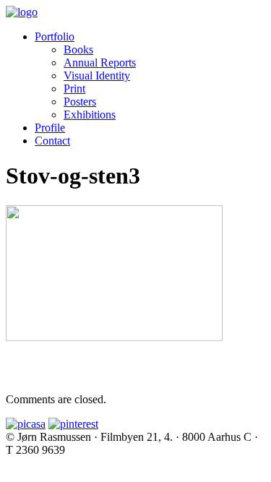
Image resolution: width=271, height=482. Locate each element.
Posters (80, 101)
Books (78, 49)
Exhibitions (90, 114)
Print (74, 88)
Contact (52, 140)
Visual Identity (97, 75)
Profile (50, 127)
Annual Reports (100, 62)
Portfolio (54, 36)
